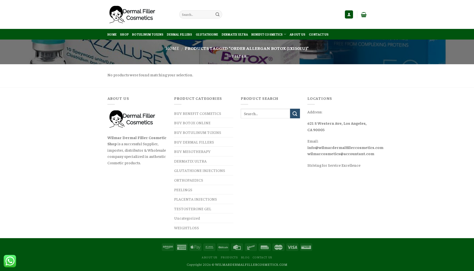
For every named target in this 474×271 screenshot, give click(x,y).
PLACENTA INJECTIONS (195, 198)
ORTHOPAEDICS (188, 179)
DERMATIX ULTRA (235, 34)
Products (229, 257)
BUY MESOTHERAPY (192, 151)
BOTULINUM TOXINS (147, 34)
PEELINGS (183, 189)
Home (112, 34)
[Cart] (364, 14)
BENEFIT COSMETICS (267, 34)
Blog (245, 257)
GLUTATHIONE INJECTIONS (199, 170)
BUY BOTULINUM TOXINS (197, 132)
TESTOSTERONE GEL (192, 208)
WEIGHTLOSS (186, 227)
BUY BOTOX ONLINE (192, 122)
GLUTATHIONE (207, 34)
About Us (297, 34)
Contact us (319, 34)
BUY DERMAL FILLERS (194, 141)
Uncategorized (187, 217)
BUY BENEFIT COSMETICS (197, 113)
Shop (124, 34)
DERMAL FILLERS (179, 34)
